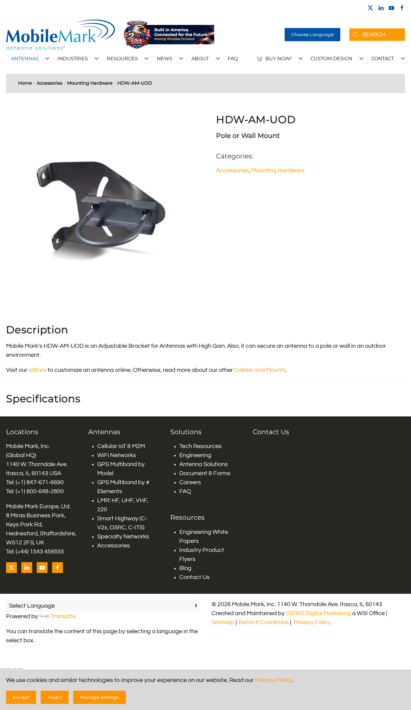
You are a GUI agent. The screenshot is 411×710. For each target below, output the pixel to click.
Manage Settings (99, 697)
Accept (21, 697)
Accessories (232, 170)
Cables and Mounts (260, 370)
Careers (190, 482)
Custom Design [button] (331, 58)
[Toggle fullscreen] (8, 669)
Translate (63, 616)
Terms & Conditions (263, 622)
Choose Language (312, 34)
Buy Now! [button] (278, 58)
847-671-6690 (45, 482)
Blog (185, 568)
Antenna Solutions (203, 464)
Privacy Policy (312, 622)
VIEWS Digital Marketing (318, 613)
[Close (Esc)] (20, 669)
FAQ (233, 58)
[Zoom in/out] (2, 669)
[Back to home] (60, 35)
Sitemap (223, 622)
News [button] (164, 58)
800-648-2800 (45, 491)
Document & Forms (204, 473)
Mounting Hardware (277, 170)
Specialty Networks (123, 537)
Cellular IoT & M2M (121, 446)
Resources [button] (122, 58)
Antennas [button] (25, 58)
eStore (37, 370)
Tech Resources (200, 446)
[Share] (14, 669)
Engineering (195, 455)
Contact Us (194, 577)
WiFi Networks (116, 455)
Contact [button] (382, 58)
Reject (54, 697)
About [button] (200, 58)
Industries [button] (72, 58)
